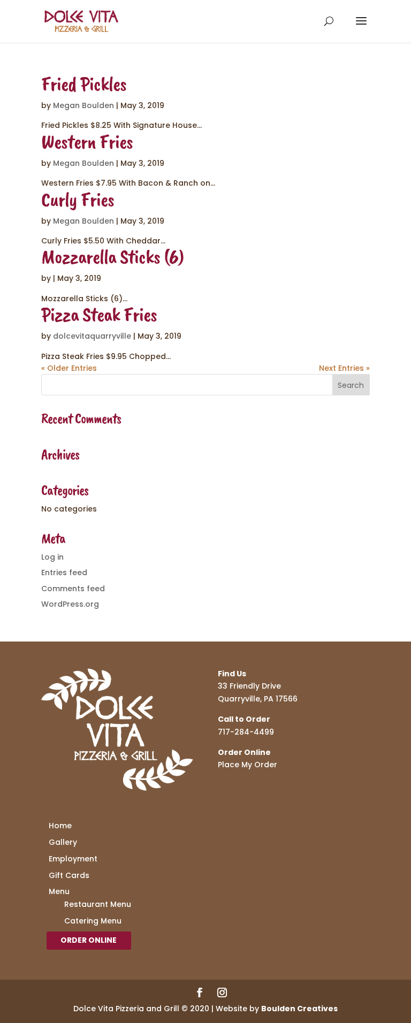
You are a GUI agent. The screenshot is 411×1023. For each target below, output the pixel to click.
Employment (73, 858)
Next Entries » (344, 368)
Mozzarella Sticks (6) (112, 256)
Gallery (63, 842)
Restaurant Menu (97, 904)
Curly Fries (77, 199)
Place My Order (247, 764)
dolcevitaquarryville (92, 336)
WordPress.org (70, 604)
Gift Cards (69, 875)
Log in (52, 557)
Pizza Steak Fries (99, 314)
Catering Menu (92, 920)
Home (60, 825)
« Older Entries (69, 368)
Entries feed (64, 572)
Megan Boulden (83, 105)
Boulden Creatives (299, 1008)
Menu (59, 891)
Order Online (88, 940)
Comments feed (73, 588)
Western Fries (87, 141)
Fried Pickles (83, 83)
